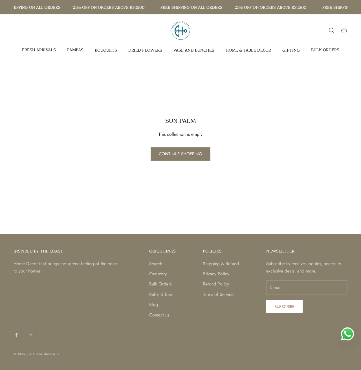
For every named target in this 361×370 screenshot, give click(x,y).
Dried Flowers (145, 50)
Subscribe (284, 306)
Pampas (75, 49)
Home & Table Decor (248, 50)
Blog (153, 304)
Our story (158, 274)
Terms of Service (218, 294)
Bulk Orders (325, 49)
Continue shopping (180, 154)
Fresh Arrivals (39, 49)
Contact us (159, 315)
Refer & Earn (161, 294)
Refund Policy (216, 284)
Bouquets (106, 50)
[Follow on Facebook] (16, 335)
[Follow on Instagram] (31, 335)
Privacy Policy (216, 274)
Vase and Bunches (193, 50)
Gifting (291, 50)
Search (155, 263)
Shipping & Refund (221, 263)
